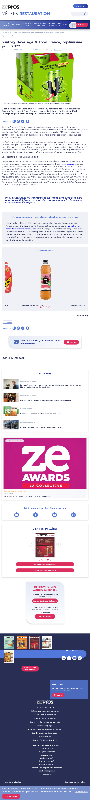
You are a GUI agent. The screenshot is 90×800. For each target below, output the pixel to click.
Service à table (27, 24)
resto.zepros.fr (46, 758)
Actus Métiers (6, 24)
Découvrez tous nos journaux (45, 570)
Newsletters (80, 6)
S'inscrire (71, 342)
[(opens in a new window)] (27, 121)
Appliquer (85, 13)
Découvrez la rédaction (45, 714)
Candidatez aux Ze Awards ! (45, 733)
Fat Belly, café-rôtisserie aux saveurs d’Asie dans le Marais (45, 400)
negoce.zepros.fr (47, 751)
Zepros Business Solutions (45, 601)
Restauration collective (40, 24)
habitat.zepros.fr (46, 761)
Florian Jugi (58, 50)
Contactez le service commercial (45, 722)
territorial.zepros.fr (46, 764)
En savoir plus (81, 791)
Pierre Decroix (67, 163)
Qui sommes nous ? (45, 707)
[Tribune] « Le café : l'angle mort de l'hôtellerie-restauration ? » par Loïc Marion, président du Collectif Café (51, 386)
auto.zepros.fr (47, 755)
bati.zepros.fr (47, 748)
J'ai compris (11, 796)
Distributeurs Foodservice (54, 24)
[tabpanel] (45, 282)
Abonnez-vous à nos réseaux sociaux (45, 729)
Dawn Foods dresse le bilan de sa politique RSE (40, 414)
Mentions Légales (13, 782)
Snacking (16, 24)
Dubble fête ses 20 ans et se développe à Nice (40, 427)
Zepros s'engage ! (45, 725)
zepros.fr (47, 774)
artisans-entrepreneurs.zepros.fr (47, 767)
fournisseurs (7, 32)
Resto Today (45, 616)
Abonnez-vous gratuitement (45, 564)
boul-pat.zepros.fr (47, 770)
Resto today (45, 736)
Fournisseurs (7, 37)
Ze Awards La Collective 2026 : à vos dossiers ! (27, 496)
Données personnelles (75, 782)
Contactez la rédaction (45, 718)
